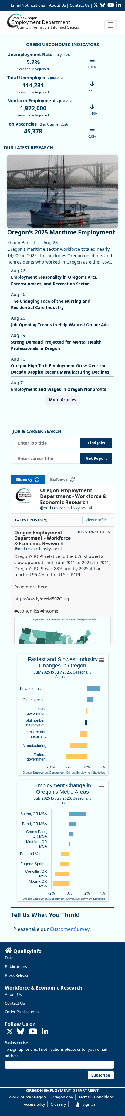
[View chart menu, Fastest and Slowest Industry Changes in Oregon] (101, 660)
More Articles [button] (62, 399)
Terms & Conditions (96, 1097)
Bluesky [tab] (25, 479)
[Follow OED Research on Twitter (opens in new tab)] (10, 1032)
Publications (16, 966)
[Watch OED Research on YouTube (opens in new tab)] (33, 1032)
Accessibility (34, 1104)
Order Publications (22, 1011)
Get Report (96, 458)
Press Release (17, 975)
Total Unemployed (27, 77)
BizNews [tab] (60, 479)
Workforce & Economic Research (44, 987)
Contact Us (80, 5)
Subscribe (16, 1042)
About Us (57, 5)
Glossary (58, 1104)
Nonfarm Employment (31, 100)
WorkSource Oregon (27, 1097)
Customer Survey (70, 929)
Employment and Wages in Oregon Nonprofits (58, 389)
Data (9, 957)
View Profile (96, 520)
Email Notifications (28, 5)
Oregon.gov (62, 1097)
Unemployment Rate (29, 54)
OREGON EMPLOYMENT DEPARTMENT (62, 1090)
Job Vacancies (22, 124)
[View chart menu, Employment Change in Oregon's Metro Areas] (101, 786)
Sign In (89, 1104)
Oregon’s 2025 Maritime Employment (61, 232)
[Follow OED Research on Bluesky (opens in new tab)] (20, 1032)
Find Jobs (96, 442)
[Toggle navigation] (110, 25)
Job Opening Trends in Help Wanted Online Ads (60, 325)
